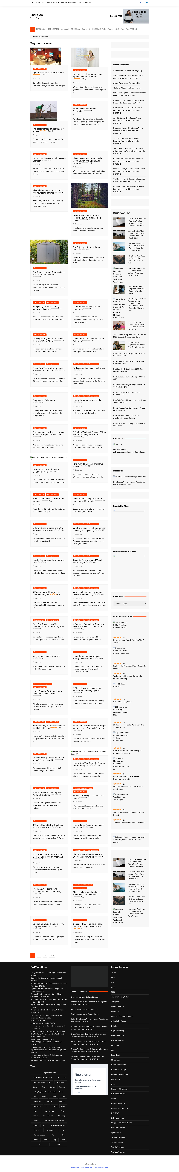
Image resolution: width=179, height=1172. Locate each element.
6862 (113, 992)
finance (61, 1101)
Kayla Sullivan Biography (133, 71)
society (36, 1130)
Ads (122, 29)
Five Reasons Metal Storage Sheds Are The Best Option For (49, 274)
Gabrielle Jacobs (119, 159)
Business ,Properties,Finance (42, 684)
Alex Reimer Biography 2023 (42, 1077)
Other (113, 1084)
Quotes (114, 1099)
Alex (115, 83)
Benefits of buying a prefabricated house (88, 796)
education (37, 1101)
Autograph (65, 29)
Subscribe (56, 2)
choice (43, 1097)
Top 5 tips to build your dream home (86, 248)
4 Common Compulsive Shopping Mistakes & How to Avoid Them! (88, 626)
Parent (110, 29)
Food (113, 1050)
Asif (114, 75)
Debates (114, 1026)
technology (50, 1130)
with (63, 1140)
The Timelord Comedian (122, 148)
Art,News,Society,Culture (120, 997)
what (45, 1140)
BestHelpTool (86, 1167)
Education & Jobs (39, 302)
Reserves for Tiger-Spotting (54, 1120)
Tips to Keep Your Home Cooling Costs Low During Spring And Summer (88, 160)
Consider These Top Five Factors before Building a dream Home (88, 926)
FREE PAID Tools (99, 29)
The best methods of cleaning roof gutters (48, 130)
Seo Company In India (57, 1125)
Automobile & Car (117, 1006)
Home (35, 37)
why (54, 1140)
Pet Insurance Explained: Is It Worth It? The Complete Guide (137, 345)
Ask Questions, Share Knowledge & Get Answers (48, 973)
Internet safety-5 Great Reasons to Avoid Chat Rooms (49, 727)
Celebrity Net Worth (118, 1021)
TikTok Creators (117, 1142)
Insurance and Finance (119, 1074)
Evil (114, 93)
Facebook (140, 2)
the (63, 1130)
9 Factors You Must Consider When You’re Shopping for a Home (89, 434)
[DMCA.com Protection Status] (89, 976)
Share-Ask (37, 15)
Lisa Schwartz (48, 1116)
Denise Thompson (120, 186)
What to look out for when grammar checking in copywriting (89, 529)
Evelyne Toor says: (120, 169)
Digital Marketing (117, 1031)
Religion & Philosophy (119, 1108)
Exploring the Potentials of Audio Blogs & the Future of (129, 667)
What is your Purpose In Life (129, 83)
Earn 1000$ (86, 29)
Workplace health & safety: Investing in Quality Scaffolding (127, 677)
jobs (62, 1111)
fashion (49, 1101)
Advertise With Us (84, 2)
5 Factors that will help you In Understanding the (46, 593)
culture (53, 1097)
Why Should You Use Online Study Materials (48, 499)
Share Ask (38, 79)
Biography (115, 1011)
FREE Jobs (75, 29)
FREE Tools (115, 1060)
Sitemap (64, 2)
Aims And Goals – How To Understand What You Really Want (48, 626)
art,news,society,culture (42, 1082)
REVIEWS (115, 1113)
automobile (61, 1082)
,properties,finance (49, 1073)
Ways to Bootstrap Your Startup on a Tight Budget (128, 813)
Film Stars (115, 1045)
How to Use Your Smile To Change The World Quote (89, 764)
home (63, 1106)
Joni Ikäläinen (118, 118)
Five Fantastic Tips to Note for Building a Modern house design (47, 891)
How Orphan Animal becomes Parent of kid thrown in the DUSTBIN (127, 110)
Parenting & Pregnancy (119, 1089)
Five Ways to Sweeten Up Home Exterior (88, 465)
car (34, 1097)
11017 (113, 973)
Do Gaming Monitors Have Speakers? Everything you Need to (127, 778)
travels (35, 1140)
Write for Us (42, 2)
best (43, 1087)
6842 (113, 977)
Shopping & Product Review (121, 1123)
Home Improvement (39, 68)
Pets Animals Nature (118, 1094)
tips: (53, 1135)
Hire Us (49, 2)
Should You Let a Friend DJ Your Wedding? (129, 822)
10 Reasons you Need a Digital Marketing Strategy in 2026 (128, 726)
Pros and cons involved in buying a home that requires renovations (49, 434)
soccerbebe (117, 138)
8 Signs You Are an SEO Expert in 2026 (45, 1031)
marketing (61, 1116)
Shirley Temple (118, 108)
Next (52, 955)
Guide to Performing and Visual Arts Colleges (87, 561)
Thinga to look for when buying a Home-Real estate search (88, 894)
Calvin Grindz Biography (39, 1039)
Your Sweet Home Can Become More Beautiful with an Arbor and (48, 856)
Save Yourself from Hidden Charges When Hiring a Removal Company (89, 728)
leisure (35, 1116)
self (44, 1125)
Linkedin (147, 2)
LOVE (117, 29)
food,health (37, 1106)
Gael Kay (116, 179)
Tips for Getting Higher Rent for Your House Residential (89, 499)
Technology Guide (118, 1137)
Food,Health (115, 1055)
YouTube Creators (118, 1152)
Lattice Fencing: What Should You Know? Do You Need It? (49, 759)
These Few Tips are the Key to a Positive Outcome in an (49, 369)
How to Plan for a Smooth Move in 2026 (45, 1060)
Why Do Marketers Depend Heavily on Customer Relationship (127, 752)
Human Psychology (118, 1069)
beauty (35, 1087)
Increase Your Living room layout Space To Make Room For (88, 76)
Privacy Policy (72, 2)
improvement (49, 1111)
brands (52, 1087)
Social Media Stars (118, 1128)
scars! (35, 1125)
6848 (113, 982)
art (65, 1077)
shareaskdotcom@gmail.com (133, 452)
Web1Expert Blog (101, 1167)
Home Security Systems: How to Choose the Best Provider (47, 693)
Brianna (116, 100)
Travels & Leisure (117, 1147)
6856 (113, 987)
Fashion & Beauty (117, 1040)
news (36, 1120)
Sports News (116, 1133)
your (58, 1144)
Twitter (143, 3)
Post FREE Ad (131, 29)
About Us (33, 2)
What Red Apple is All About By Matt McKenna (47, 1042)
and (57, 1077)
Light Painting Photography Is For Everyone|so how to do (89, 855)
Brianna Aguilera (119, 128)
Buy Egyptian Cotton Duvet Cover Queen (49, 1092)
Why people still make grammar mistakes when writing (88, 593)
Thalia (115, 88)
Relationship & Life (118, 1103)
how (35, 1111)
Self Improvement (52, 302)
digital (63, 1097)
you (39, 1144)
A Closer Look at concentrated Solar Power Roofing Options (87, 690)
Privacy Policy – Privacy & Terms (42, 1047)
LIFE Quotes (40, 29)
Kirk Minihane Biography (122, 702)
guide (55, 1106)
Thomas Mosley (39, 1135)
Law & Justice (116, 1079)
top (63, 1135)
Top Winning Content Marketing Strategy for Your (48, 1004)
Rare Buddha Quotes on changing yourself (46, 978)
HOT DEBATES (53, 29)
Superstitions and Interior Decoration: (84, 110)
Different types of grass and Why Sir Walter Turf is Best (48, 529)
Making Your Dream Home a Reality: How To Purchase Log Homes (87, 217)
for (47, 1106)
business (62, 1087)
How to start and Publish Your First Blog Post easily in (129, 641)
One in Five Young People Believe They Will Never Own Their (48, 926)
